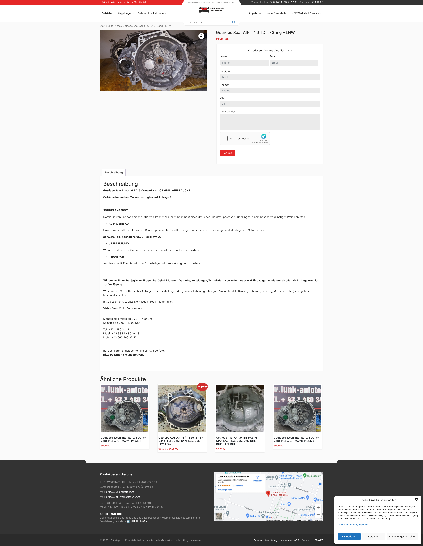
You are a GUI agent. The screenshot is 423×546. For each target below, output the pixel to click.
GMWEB (318, 540)
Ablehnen (373, 536)
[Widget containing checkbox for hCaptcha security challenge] (245, 138)
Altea (118, 25)
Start (102, 25)
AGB (134, 2)
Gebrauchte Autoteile (151, 13)
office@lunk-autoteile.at (120, 491)
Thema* (224, 84)
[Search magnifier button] (233, 22)
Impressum (364, 524)
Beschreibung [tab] (114, 172)
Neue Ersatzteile (276, 13)
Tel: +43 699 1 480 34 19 (116, 2)
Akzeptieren (349, 536)
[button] (416, 500)
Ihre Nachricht (228, 111)
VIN (222, 98)
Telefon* (225, 71)
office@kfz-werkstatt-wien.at (123, 496)
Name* (224, 56)
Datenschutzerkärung (348, 524)
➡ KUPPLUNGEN (137, 521)
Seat (110, 25)
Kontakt (143, 2)
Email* (273, 56)
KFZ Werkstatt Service (305, 13)
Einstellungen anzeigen (402, 536)
